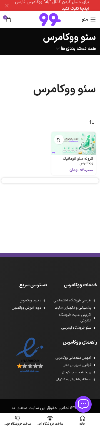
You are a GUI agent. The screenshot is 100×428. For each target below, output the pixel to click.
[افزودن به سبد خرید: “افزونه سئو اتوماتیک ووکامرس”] (59, 139)
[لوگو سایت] (50, 19)
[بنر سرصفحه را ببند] (7, 5)
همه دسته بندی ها (78, 48)
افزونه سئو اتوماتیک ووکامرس (78, 161)
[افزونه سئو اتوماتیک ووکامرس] (73, 143)
